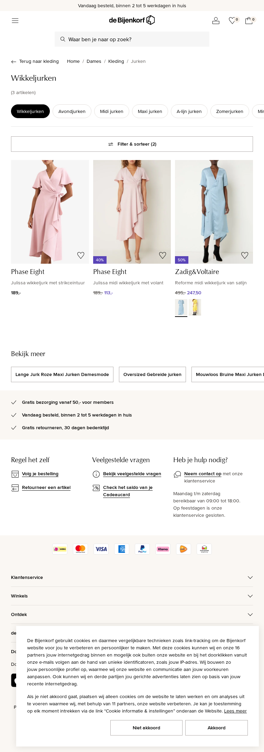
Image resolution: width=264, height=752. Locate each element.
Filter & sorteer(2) (137, 143)
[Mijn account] (216, 20)
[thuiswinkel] (204, 553)
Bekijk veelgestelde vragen (132, 473)
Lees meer (235, 711)
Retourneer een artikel (46, 487)
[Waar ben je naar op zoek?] (62, 39)
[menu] (15, 20)
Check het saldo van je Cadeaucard (128, 491)
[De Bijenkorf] (132, 20)
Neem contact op (202, 473)
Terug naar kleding (39, 61)
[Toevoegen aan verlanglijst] (80, 255)
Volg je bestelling (40, 473)
